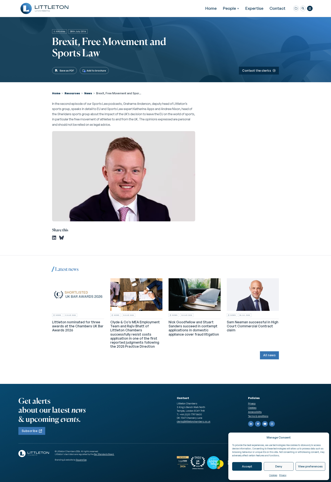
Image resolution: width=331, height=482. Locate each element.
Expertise (254, 8)
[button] (303, 8)
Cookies (273, 475)
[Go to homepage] (44, 8)
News (88, 93)
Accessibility (255, 411)
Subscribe (29, 431)
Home (211, 8)
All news (269, 355)
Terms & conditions (258, 416)
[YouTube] (265, 424)
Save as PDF (67, 70)
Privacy (282, 475)
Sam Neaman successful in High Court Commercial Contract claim (252, 326)
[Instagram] (272, 424)
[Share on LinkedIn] (54, 237)
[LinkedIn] (251, 424)
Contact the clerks (256, 70)
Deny (278, 466)
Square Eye (81, 459)
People (229, 8)
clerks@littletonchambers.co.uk (193, 421)
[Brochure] (296, 8)
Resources (72, 93)
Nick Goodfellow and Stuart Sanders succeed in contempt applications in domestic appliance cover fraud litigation (194, 328)
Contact (277, 8)
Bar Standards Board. (104, 454)
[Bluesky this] (61, 237)
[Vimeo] (258, 424)
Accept (247, 466)
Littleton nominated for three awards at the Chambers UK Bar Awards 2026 (77, 326)
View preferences (310, 466)
